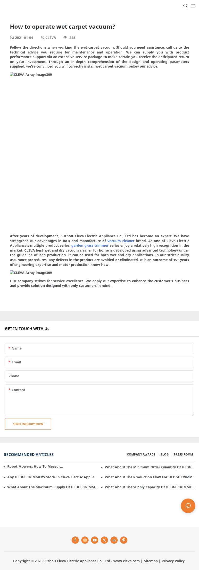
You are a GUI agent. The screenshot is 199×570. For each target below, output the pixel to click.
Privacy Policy (173, 561)
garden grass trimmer (89, 245)
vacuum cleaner (121, 240)
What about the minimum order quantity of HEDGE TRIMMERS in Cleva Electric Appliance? (150, 467)
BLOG (164, 454)
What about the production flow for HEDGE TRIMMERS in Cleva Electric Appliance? (150, 477)
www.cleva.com (126, 561)
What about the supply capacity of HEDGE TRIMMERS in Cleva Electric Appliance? (150, 487)
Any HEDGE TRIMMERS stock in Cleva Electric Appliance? (52, 477)
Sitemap (151, 561)
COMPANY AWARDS (141, 454)
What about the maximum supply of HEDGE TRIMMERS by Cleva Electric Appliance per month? (52, 487)
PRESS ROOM (183, 454)
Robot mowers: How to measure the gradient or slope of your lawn (35, 466)
